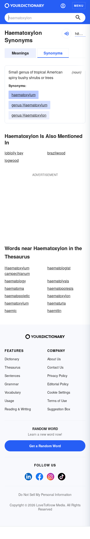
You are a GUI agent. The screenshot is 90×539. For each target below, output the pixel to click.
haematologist (58, 268)
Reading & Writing (18, 409)
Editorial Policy (58, 384)
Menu (79, 5)
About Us (54, 359)
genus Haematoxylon (29, 115)
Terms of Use (57, 400)
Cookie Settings (58, 392)
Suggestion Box (58, 409)
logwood (12, 160)
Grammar (12, 384)
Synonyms (53, 53)
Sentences (12, 375)
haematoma (14, 288)
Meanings (20, 53)
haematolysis (58, 281)
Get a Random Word (45, 445)
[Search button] (78, 17)
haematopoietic (17, 295)
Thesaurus (12, 367)
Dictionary (12, 359)
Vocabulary (13, 392)
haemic (11, 310)
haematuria (56, 303)
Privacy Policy (57, 375)
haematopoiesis (60, 288)
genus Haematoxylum (29, 105)
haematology (15, 281)
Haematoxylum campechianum (17, 270)
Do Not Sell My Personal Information (45, 494)
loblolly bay (14, 153)
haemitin (54, 310)
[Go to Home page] (24, 5)
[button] (63, 5)
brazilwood (56, 153)
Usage (9, 400)
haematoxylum (24, 94)
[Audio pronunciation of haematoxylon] (66, 33)
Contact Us (55, 367)
